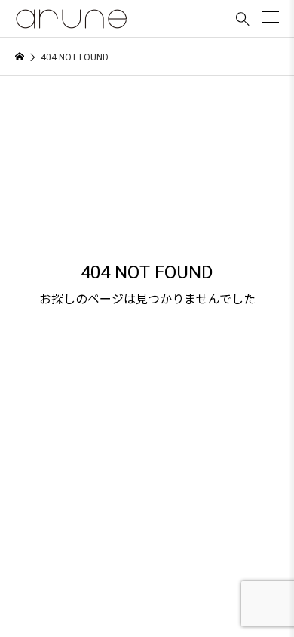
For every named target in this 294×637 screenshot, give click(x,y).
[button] (270, 17)
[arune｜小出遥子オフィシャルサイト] (71, 19)
